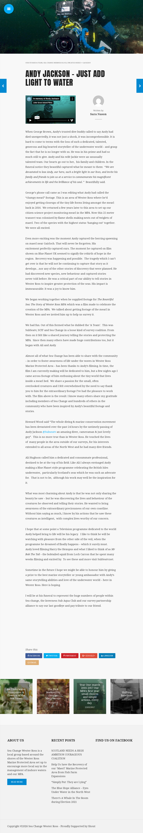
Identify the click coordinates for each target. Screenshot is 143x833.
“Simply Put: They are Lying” (69, 782)
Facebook (34, 656)
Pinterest (70, 656)
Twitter (52, 656)
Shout (91, 826)
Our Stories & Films (34, 63)
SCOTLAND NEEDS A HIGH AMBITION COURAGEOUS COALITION (67, 754)
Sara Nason (98, 114)
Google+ (90, 656)
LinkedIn (108, 656)
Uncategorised (74, 63)
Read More (17, 782)
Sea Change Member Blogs (55, 63)
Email (33, 662)
